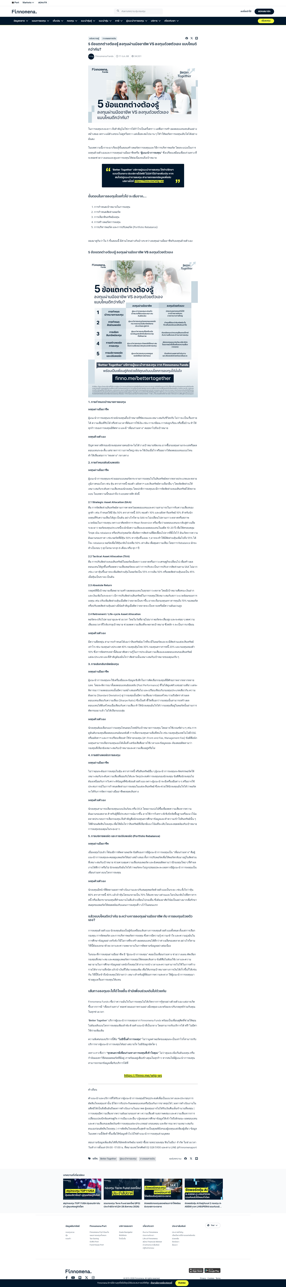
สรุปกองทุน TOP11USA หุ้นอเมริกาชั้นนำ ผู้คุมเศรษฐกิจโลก (81, 1205)
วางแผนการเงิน (109, 39)
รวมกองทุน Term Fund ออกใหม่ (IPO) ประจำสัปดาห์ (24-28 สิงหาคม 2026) (122, 1205)
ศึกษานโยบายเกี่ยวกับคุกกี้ (161, 1283)
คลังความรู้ (94, 39)
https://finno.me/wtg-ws (149, 181)
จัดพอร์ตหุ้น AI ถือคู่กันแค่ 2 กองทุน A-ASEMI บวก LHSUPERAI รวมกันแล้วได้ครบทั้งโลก (203, 1205)
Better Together (108, 1159)
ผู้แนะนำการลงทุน (128, 1159)
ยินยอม (182, 1283)
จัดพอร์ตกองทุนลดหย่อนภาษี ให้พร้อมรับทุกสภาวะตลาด (162, 1205)
